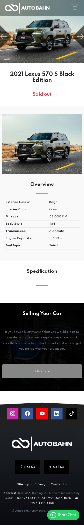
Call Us (58, 466)
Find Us (29, 466)
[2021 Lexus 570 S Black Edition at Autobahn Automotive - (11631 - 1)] (42, 31)
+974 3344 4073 (33, 498)
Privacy (40, 484)
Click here (42, 371)
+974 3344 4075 (59, 498)
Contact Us (59, 484)
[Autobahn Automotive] (42, 444)
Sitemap (23, 484)
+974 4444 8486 (42, 503)
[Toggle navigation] (75, 8)
